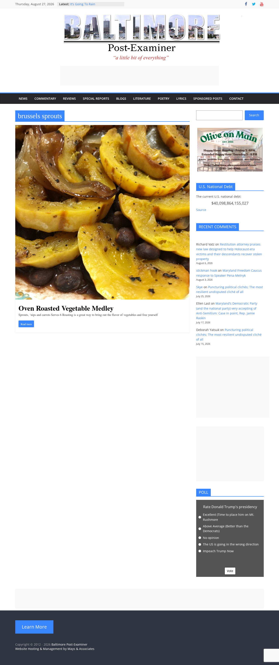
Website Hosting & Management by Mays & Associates (54, 649)
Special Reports (96, 98)
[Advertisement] (139, 76)
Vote (230, 571)
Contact (236, 98)
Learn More (34, 627)
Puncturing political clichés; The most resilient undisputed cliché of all (229, 335)
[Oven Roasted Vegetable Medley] (102, 127)
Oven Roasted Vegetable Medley (66, 308)
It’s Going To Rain (82, 4)
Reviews (69, 98)
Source (201, 210)
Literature (142, 98)
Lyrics (181, 98)
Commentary (45, 98)
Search (254, 115)
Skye (199, 287)
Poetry (163, 98)
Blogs (121, 98)
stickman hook (206, 270)
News (23, 98)
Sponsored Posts (207, 98)
